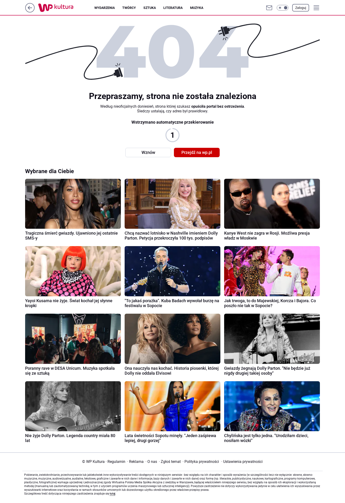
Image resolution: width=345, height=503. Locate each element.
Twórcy (129, 8)
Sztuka (149, 8)
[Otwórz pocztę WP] (269, 7)
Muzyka (196, 8)
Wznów (148, 152)
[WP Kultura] (66, 8)
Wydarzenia (104, 8)
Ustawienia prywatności (242, 461)
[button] (282, 8)
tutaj (112, 493)
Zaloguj (300, 8)
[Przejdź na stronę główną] (30, 11)
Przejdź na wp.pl (196, 152)
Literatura (173, 8)
